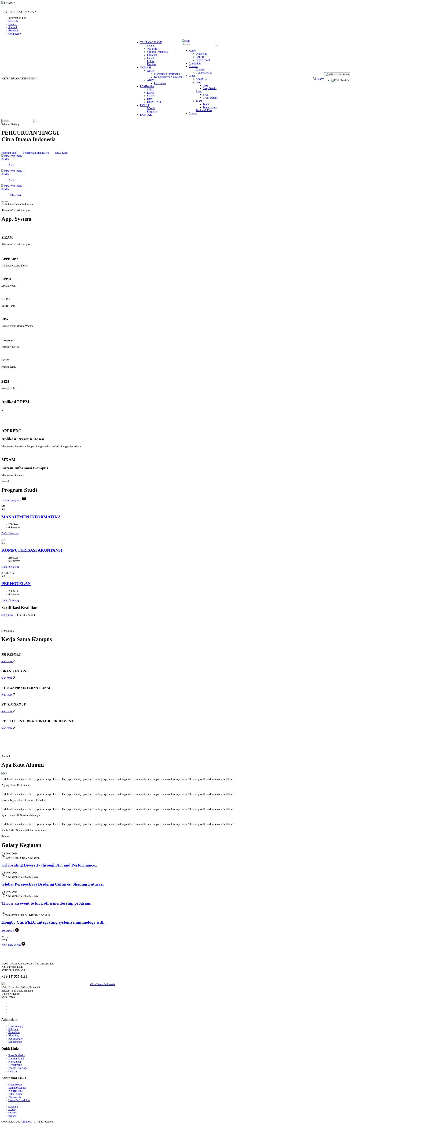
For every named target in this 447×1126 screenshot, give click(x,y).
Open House (15, 1084)
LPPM (150, 92)
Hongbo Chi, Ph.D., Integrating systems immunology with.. (54, 922)
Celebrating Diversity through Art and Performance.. (49, 865)
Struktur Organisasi (157, 51)
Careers (12, 1071)
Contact (193, 113)
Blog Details (210, 88)
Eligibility (13, 1035)
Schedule (13, 1029)
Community (14, 33)
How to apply (16, 1026)
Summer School (17, 1087)
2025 (11, 164)
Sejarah (151, 45)
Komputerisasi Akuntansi (168, 76)
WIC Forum (15, 1093)
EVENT (144, 105)
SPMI (150, 89)
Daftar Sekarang (10, 533)
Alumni (12, 27)
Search (320, 78)
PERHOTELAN (16, 583)
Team (199, 100)
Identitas (151, 58)
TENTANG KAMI (151, 42)
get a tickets (8, 930)
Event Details (210, 97)
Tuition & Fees (204, 110)
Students (13, 21)
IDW (150, 98)
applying (13, 1106)
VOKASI (145, 67)
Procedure (14, 1032)
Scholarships (15, 1041)
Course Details (204, 72)
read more (7, 661)
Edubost (26, 1121)
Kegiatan (152, 111)
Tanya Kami (61, 152)
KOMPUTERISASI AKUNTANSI (31, 550)
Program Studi (9, 152)
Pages (192, 75)
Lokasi (151, 61)
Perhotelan (160, 83)
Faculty (12, 24)
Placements (14, 1097)
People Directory (17, 1067)
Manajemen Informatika (167, 73)
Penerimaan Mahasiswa (36, 152)
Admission (195, 63)
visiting (12, 1109)
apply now (7, 614)
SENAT (151, 95)
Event (199, 91)
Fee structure (15, 1038)
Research (13, 30)
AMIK (151, 70)
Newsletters (14, 1061)
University (201, 53)
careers (12, 1112)
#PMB (5, 159)
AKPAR (152, 80)
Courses (193, 66)
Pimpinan (152, 54)
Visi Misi (152, 48)
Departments (15, 1064)
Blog (198, 82)
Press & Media (16, 1055)
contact (12, 1115)
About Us (201, 78)
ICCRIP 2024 (16, 1090)
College (200, 56)
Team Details (210, 107)
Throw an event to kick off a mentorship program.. (46, 903)
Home (192, 50)
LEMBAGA (147, 86)
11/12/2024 (14, 194)
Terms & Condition (19, 1100)
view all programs (11, 500)
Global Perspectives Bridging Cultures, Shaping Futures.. (52, 884)
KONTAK (146, 114)
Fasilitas (151, 64)
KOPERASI (154, 102)
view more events (11, 944)
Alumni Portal (16, 1058)
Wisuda (151, 108)
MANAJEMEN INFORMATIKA (31, 517)
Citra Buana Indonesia (102, 984)
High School (203, 60)
